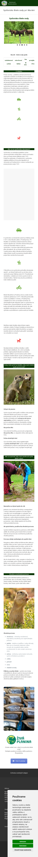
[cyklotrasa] (19, 119)
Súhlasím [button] (23, 841)
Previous (7, 32)
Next (31, 32)
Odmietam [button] (22, 846)
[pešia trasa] (19, 109)
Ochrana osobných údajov (19, 773)
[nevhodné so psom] (19, 138)
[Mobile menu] (35, 3)
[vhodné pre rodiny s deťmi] (19, 128)
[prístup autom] (19, 99)
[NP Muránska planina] (9, 3)
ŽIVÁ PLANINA (20, 761)
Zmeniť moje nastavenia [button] (22, 850)
